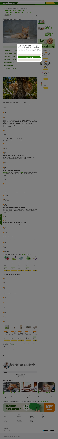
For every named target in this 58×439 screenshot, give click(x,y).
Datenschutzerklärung (22, 52)
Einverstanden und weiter (29, 57)
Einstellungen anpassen (29, 54)
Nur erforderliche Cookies (29, 59)
